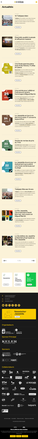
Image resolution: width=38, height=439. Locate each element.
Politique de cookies (20, 418)
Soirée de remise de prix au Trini (24, 141)
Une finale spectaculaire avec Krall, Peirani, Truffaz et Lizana (25, 65)
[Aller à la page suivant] (33, 260)
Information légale (7, 418)
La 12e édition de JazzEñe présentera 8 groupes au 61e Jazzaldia (25, 238)
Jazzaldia (18, 41)
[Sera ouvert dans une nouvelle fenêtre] (3, 305)
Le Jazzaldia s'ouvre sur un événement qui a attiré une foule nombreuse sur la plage (25, 165)
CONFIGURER (25, 436)
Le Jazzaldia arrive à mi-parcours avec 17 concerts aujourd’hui (25, 117)
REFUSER (18, 436)
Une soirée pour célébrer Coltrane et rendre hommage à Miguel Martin (25, 92)
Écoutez (29, 284)
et (26, 99)
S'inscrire (6, 284)
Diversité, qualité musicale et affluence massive (25, 38)
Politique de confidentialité (29, 418)
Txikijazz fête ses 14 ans (24, 189)
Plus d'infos (18, 27)
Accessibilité (13, 418)
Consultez (18, 284)
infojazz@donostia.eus (9, 301)
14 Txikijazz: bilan (21, 16)
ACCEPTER (13, 436)
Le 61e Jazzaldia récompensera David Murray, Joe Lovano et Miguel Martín (24, 213)
